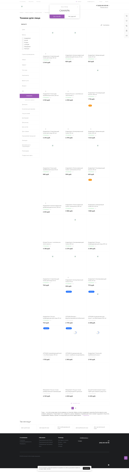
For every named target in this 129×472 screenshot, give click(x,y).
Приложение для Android (46, 442)
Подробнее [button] (86, 415)
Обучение (31, 1)
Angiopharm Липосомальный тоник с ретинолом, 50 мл (74, 168)
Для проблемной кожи (82, 427)
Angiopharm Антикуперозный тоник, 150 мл (74, 132)
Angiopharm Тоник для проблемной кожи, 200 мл (51, 94)
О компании (23, 1)
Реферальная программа (45, 444)
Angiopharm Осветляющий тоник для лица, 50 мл (51, 279)
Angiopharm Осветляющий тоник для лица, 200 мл (51, 132)
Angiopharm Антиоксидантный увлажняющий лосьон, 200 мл (52, 206)
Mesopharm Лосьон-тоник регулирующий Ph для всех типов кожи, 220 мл (73, 391)
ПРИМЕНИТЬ (29, 95)
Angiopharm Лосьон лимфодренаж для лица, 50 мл (52, 317)
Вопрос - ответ (62, 442)
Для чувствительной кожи (99, 427)
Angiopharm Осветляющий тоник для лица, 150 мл (51, 57)
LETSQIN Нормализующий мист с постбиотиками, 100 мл (52, 354)
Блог (40, 446)
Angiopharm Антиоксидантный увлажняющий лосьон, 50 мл (74, 56)
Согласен (86, 468)
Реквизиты (23, 443)
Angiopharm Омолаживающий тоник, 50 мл (97, 279)
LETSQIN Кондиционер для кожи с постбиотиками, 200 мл (97, 317)
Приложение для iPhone (45, 440)
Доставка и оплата (63, 440)
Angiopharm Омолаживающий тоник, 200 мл (74, 243)
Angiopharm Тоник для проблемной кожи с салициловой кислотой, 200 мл (97, 355)
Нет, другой (72, 16)
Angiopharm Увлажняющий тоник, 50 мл (96, 56)
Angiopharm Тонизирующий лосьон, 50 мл (96, 168)
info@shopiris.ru (90, 1)
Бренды (60, 444)
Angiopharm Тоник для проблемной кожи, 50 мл (50, 168)
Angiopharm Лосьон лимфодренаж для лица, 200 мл (97, 243)
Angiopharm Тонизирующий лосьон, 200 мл (96, 93)
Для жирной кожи (44, 427)
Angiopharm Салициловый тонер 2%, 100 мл (96, 205)
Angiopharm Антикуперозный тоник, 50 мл (74, 280)
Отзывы (60, 446)
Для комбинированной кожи (64, 427)
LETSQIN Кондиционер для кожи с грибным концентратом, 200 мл (74, 355)
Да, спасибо (57, 16)
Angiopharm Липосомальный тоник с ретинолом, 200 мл (74, 205)
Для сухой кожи (25, 427)
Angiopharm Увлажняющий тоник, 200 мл (96, 132)
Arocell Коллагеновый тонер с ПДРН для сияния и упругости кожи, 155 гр (97, 391)
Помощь (38, 1)
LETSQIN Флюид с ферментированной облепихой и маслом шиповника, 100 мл (74, 318)
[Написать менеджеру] (126, 458)
